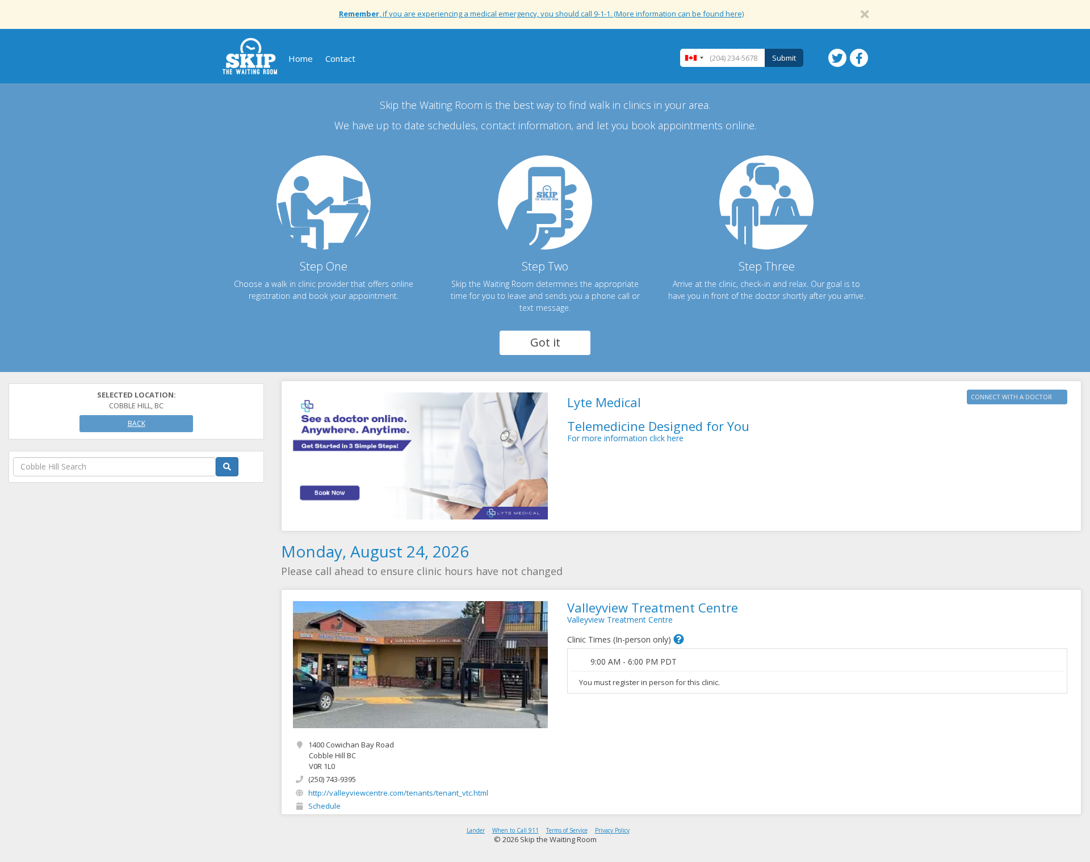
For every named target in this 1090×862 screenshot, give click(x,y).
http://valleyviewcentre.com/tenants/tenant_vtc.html (398, 793)
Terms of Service (567, 830)
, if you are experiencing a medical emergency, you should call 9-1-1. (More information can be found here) (541, 14)
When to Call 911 (515, 830)
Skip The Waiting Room (249, 56)
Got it (545, 342)
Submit (784, 58)
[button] (678, 639)
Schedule (324, 806)
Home (300, 58)
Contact (340, 58)
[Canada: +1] (694, 57)
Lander (476, 830)
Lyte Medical (604, 402)
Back (136, 423)
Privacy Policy (612, 830)
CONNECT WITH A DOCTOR (1011, 396)
